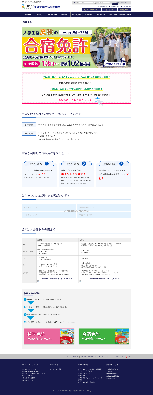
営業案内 (28, 14)
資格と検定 (89, 14)
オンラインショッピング (30, 364)
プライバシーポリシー (106, 356)
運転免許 (64, 14)
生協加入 (40, 14)
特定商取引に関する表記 (88, 356)
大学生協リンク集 (112, 364)
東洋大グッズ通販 (125, 14)
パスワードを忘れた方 (121, 2)
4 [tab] (81, 70)
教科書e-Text (52, 14)
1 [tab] (71, 70)
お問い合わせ (119, 356)
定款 (129, 356)
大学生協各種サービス (85, 364)
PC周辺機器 (54, 364)
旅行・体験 (113, 14)
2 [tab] (75, 70)
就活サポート (101, 14)
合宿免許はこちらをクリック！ (76, 100)
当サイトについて (72, 356)
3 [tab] (78, 70)
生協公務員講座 (76, 14)
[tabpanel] (76, 47)
